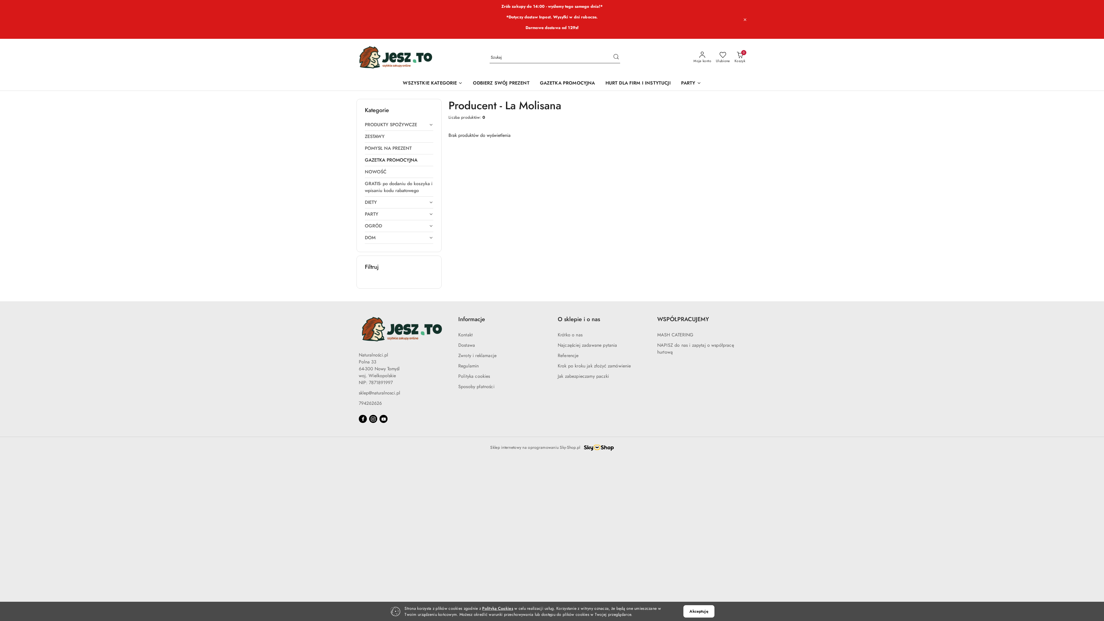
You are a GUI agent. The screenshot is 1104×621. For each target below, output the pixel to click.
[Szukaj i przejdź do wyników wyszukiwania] (616, 57)
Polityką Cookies (497, 608)
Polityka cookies (474, 376)
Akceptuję (698, 611)
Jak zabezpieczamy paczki (583, 376)
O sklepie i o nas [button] (579, 319)
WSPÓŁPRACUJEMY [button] (683, 319)
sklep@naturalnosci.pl (379, 393)
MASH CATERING (675, 334)
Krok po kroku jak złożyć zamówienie (594, 366)
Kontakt (465, 334)
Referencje (568, 355)
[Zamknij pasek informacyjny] (744, 19)
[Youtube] (383, 419)
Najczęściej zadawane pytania (587, 345)
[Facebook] (363, 419)
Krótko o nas (570, 334)
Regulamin (468, 366)
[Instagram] (373, 419)
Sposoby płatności (476, 386)
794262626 (370, 403)
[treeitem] (399, 125)
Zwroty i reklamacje (477, 355)
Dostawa (466, 345)
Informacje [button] (471, 319)
